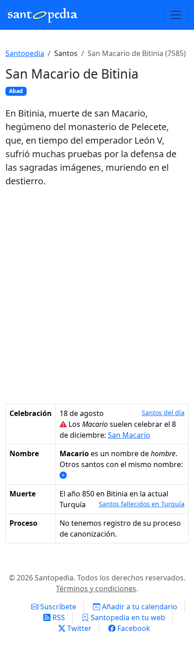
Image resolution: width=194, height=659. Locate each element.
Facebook (132, 628)
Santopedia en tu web (127, 617)
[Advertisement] (97, 296)
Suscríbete (57, 607)
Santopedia (24, 53)
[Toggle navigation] (176, 15)
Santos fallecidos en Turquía (142, 504)
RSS (58, 617)
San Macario (129, 435)
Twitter (78, 628)
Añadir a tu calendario (138, 607)
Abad (16, 91)
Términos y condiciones (96, 589)
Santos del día (163, 412)
